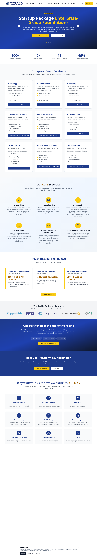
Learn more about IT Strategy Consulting (19, 135)
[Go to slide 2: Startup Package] (46, 43)
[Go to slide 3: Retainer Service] (48, 43)
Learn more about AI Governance (48, 104)
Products (39, 3)
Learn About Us (56, 368)
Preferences (38, 553)
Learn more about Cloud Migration (78, 166)
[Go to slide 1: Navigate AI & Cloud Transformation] (44, 43)
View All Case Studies (48, 294)
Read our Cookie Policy (45, 550)
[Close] (78, 547)
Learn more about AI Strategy (19, 104)
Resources (56, 3)
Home (26, 3)
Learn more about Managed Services (48, 135)
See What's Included (58, 36)
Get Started (89, 3)
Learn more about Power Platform (19, 168)
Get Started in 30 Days (39, 36)
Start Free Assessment (42, 368)
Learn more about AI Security (78, 104)
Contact (73, 3)
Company (65, 3)
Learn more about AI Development (78, 133)
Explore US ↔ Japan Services (47, 343)
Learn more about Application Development (48, 166)
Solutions (48, 3)
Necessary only (30, 553)
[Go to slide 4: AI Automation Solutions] (51, 43)
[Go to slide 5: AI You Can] (53, 43)
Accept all (23, 553)
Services (32, 3)
